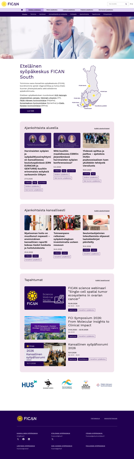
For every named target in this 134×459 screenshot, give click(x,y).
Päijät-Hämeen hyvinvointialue (33, 100)
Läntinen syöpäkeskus (26, 446)
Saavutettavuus (110, 418)
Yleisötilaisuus (83, 359)
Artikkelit (28, 182)
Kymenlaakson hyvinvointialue (33, 103)
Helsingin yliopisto (49, 98)
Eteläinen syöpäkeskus (32, 186)
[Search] (126, 4)
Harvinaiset (42, 182)
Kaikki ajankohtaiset (102, 128)
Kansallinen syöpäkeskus (33, 259)
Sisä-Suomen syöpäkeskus (33, 190)
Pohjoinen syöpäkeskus (95, 446)
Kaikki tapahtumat (102, 280)
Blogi (34, 182)
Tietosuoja (95, 418)
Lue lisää (30, 111)
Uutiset (35, 256)
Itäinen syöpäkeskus (94, 433)
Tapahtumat (72, 310)
